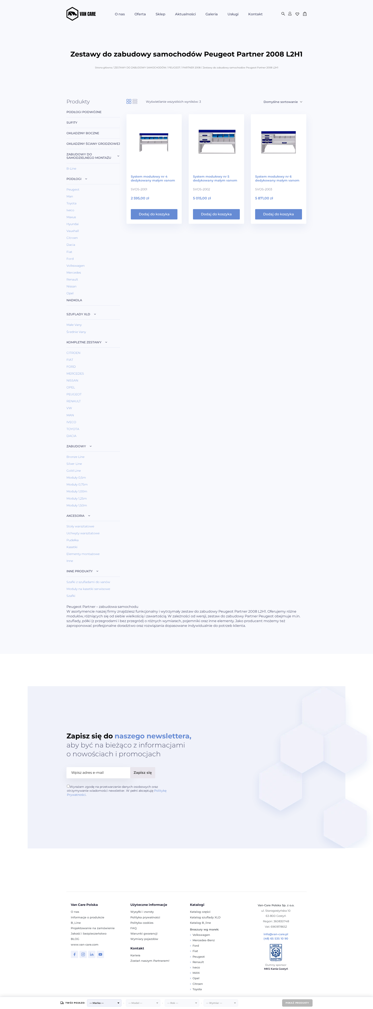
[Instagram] (83, 954)
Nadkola (74, 300)
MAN (70, 415)
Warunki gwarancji (144, 933)
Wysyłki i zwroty (142, 911)
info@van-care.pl (276, 934)
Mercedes (73, 272)
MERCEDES (75, 373)
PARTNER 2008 (191, 67)
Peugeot (72, 189)
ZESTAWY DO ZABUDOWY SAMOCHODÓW (140, 67)
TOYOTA (72, 429)
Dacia (70, 244)
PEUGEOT (174, 67)
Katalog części (200, 911)
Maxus (71, 217)
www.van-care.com (84, 944)
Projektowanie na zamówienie (93, 928)
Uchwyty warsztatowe (83, 533)
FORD (71, 366)
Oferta (140, 14)
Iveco (70, 210)
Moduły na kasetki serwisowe (88, 589)
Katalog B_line (200, 922)
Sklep (160, 14)
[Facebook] (74, 954)
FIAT (69, 359)
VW (69, 408)
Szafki (70, 596)
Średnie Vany (76, 332)
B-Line (71, 168)
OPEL (70, 387)
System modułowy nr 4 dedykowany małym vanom (153, 178)
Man (69, 196)
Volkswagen (75, 265)
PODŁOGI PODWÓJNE (83, 112)
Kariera (135, 955)
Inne (69, 561)
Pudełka (72, 540)
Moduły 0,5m (76, 477)
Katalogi (197, 905)
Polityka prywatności (145, 917)
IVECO (71, 422)
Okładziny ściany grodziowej (93, 144)
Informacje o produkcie (87, 917)
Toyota (71, 203)
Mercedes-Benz (204, 940)
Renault (72, 279)
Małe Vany (74, 324)
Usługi (233, 14)
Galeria (211, 14)
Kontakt (255, 14)
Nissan (71, 286)
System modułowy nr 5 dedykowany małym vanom (215, 178)
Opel (70, 293)
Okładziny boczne (82, 133)
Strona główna (103, 67)
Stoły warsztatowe (80, 526)
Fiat (69, 252)
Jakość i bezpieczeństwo (88, 933)
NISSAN (72, 380)
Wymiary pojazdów (144, 939)
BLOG (75, 939)
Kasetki (71, 547)
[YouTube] (100, 954)
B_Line (76, 922)
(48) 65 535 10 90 (276, 938)
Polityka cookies (141, 922)
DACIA (71, 436)
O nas (120, 14)
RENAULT (73, 401)
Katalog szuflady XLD (205, 917)
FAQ (133, 928)
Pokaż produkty (297, 1002)
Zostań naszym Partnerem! (149, 960)
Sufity (71, 123)
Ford (70, 258)
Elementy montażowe (83, 554)
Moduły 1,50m (76, 505)
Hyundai (72, 224)
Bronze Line (75, 457)
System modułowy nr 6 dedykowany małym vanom (277, 178)
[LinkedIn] (91, 954)
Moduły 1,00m (76, 491)
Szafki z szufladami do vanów (88, 582)
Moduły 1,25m (76, 498)
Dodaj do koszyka (154, 214)
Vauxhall (72, 231)
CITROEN (73, 353)
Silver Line (74, 463)
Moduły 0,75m (77, 484)
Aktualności (185, 14)
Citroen (72, 238)
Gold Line (73, 470)
